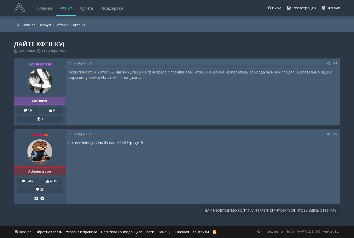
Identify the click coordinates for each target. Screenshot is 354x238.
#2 (335, 134)
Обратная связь (49, 231)
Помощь (165, 231)
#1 (335, 63)
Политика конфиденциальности (127, 231)
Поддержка (112, 8)
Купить (86, 8)
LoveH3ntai (26, 51)
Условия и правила (81, 231)
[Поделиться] (328, 63)
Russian (332, 7)
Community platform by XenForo (298, 231)
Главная (44, 8)
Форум (66, 7)
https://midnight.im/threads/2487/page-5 (105, 142)
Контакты (201, 231)
